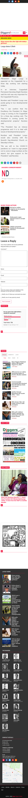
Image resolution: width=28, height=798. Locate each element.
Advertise (7, 787)
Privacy (22, 787)
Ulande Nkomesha (18, 670)
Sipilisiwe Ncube (17, 660)
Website (3, 281)
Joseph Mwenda (6, 660)
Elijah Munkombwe (18, 680)
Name (2, 269)
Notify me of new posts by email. (11, 297)
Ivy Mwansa (5, 720)
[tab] (4, 354)
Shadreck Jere (5, 690)
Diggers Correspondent (11, 167)
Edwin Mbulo (16, 720)
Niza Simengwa (5, 730)
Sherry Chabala (5, 700)
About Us (12, 787)
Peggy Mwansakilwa (18, 690)
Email (2, 275)
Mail (2, 790)
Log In (11, 35)
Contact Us (18, 787)
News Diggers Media (17, 796)
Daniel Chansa (4, 49)
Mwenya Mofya (5, 680)
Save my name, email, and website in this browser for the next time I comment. (12, 290)
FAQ (8, 35)
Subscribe (4, 35)
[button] (24, 33)
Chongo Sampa (17, 700)
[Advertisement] (14, 17)
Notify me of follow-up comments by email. (14, 294)
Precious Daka (5, 710)
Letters (2, 787)
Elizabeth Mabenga (18, 710)
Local (26, 56)
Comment (4, 249)
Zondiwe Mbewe (6, 670)
